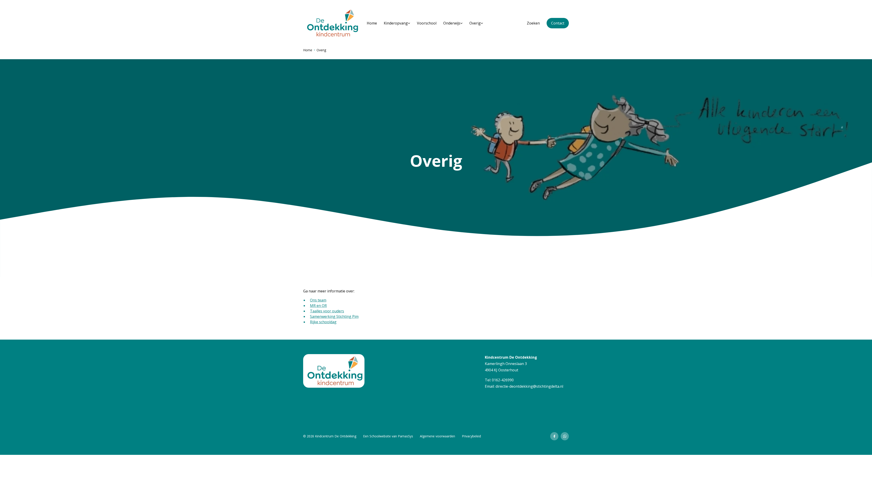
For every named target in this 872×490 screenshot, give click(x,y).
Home (307, 50)
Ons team (318, 300)
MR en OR (318, 305)
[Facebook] (554, 436)
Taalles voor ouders (327, 311)
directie (501, 386)
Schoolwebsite (380, 436)
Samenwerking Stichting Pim (334, 316)
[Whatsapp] (565, 436)
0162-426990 (503, 379)
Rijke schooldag (323, 321)
